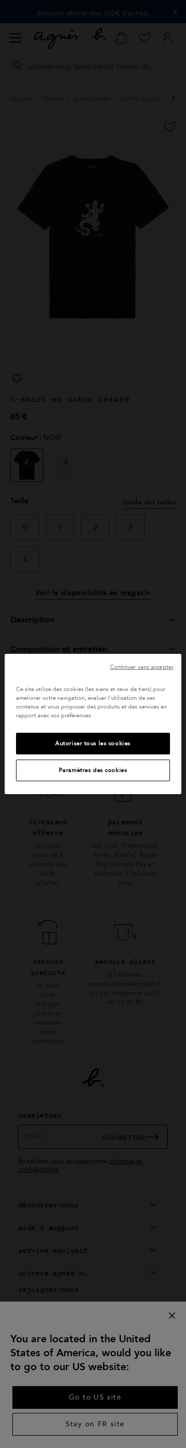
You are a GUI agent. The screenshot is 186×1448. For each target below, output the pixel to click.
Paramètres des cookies (93, 770)
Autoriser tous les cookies (93, 743)
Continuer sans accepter (142, 667)
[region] (93, 724)
